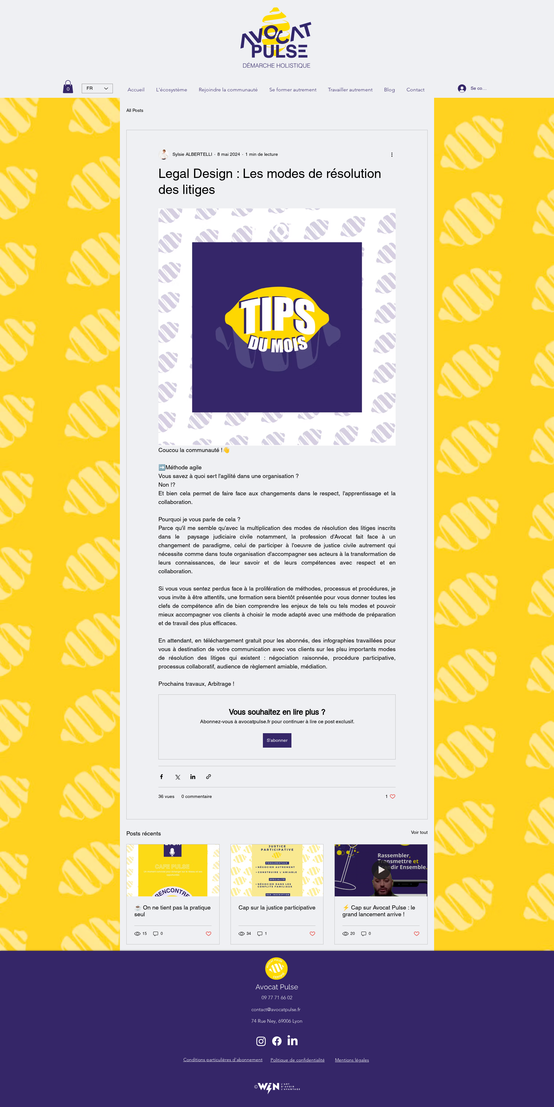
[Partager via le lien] (209, 777)
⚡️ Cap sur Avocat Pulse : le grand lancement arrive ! (378, 911)
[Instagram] (261, 1041)
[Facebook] (277, 1041)
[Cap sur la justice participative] (277, 870)
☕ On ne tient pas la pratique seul (172, 911)
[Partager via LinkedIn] (193, 777)
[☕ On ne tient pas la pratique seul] (173, 870)
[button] (68, 86)
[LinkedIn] (292, 1041)
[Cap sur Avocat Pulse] (381, 870)
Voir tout (419, 832)
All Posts (134, 110)
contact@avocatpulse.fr (275, 1009)
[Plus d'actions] (392, 154)
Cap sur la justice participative (277, 907)
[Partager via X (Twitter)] (177, 777)
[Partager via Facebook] (161, 777)
